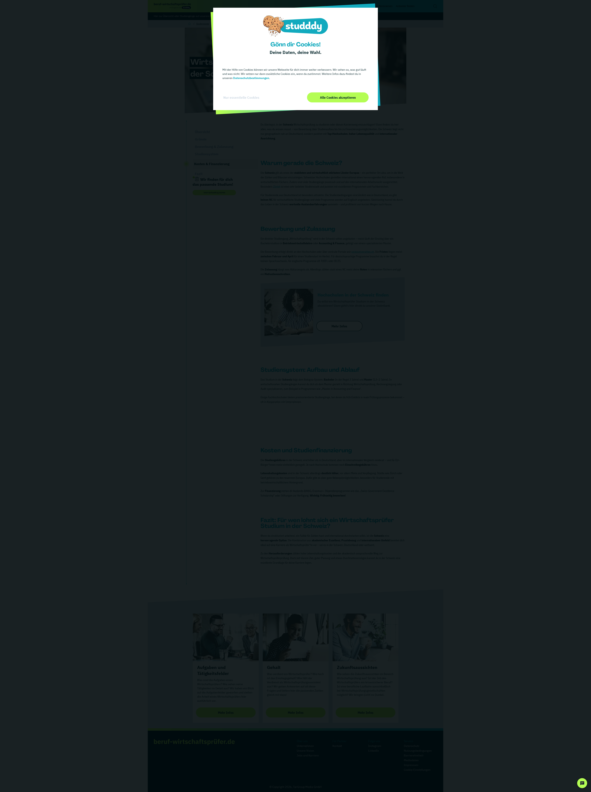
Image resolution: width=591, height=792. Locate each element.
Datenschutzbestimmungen (251, 78)
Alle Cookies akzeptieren (338, 97)
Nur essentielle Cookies (241, 97)
